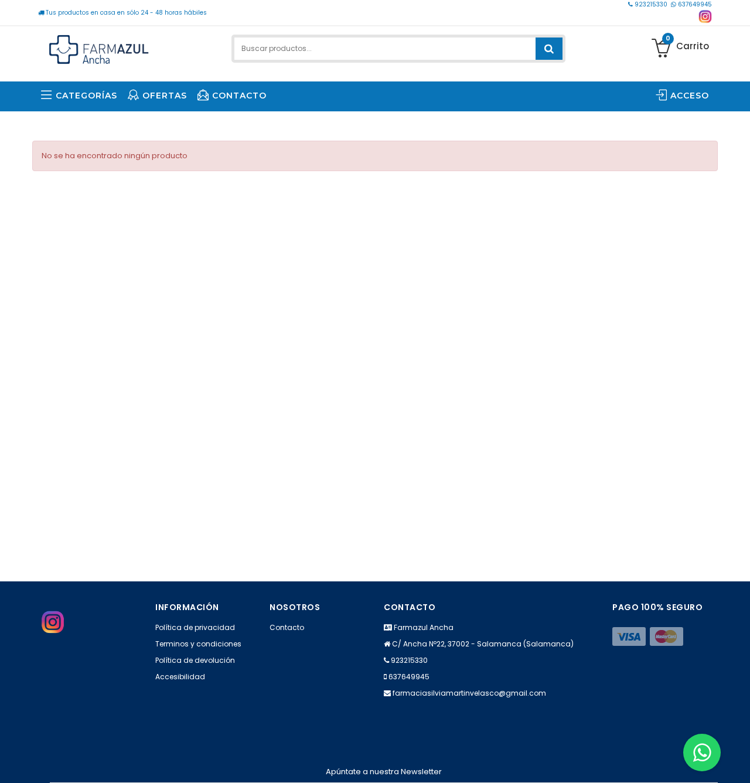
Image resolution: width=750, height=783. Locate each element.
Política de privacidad (195, 627)
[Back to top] (737, 762)
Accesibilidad (180, 677)
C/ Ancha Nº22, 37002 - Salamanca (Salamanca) (483, 644)
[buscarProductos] (549, 49)
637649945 (694, 4)
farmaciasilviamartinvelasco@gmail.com (469, 693)
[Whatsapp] (702, 752)
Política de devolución (195, 660)
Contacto (287, 627)
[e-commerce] (99, 48)
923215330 (651, 4)
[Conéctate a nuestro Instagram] (705, 16)
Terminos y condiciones (198, 644)
